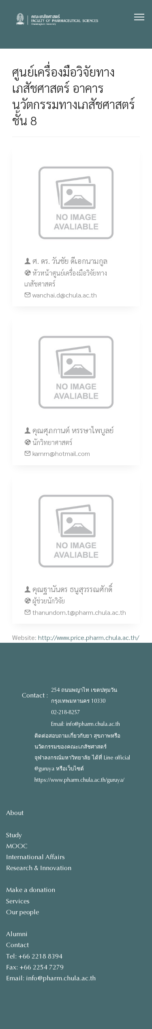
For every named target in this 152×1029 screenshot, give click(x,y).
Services (18, 901)
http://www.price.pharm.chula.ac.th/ (88, 637)
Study (14, 835)
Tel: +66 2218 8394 (34, 956)
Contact (17, 945)
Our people (22, 912)
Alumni (17, 934)
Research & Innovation (38, 868)
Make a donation (30, 890)
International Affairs (35, 857)
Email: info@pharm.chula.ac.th (85, 724)
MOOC (17, 846)
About (15, 813)
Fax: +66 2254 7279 (35, 967)
